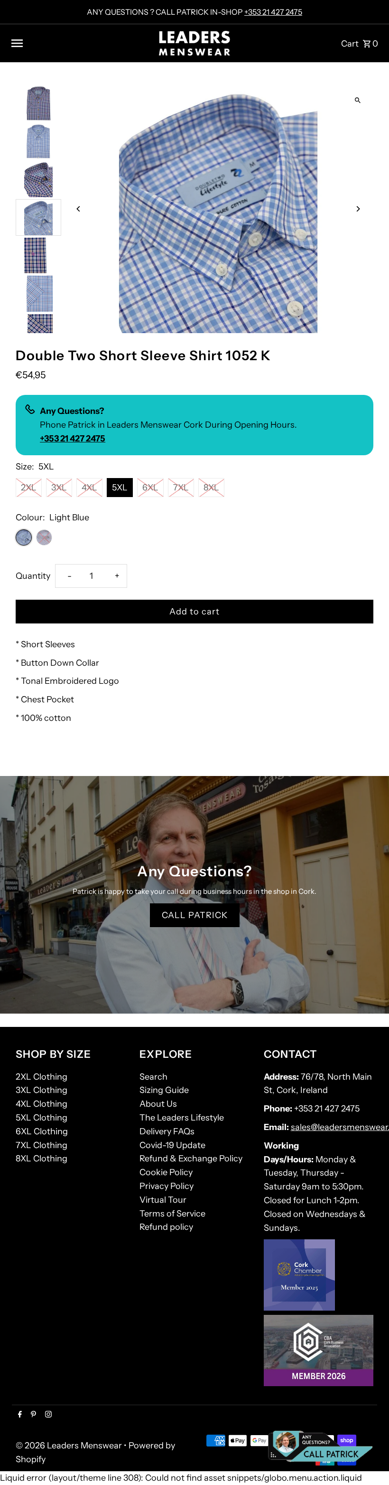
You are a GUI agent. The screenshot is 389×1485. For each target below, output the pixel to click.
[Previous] (78, 209)
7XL (181, 487)
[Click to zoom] (358, 100)
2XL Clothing (41, 1077)
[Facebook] (19, 1415)
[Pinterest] (32, 1415)
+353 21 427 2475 (273, 12)
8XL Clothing (41, 1158)
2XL (29, 487)
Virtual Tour (162, 1200)
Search (153, 1077)
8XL (211, 487)
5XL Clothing (41, 1117)
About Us (158, 1104)
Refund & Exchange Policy (190, 1158)
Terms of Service (172, 1213)
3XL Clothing (41, 1090)
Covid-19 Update (172, 1145)
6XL (150, 487)
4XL (89, 487)
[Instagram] (47, 1415)
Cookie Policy (166, 1172)
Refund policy (166, 1227)
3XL (59, 487)
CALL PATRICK (195, 915)
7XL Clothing (41, 1145)
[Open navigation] (81, 43)
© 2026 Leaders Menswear (70, 1445)
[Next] (358, 209)
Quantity (33, 576)
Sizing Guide (164, 1090)
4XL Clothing (41, 1104)
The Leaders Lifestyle (181, 1117)
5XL (120, 487)
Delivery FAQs (166, 1131)
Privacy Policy (166, 1186)
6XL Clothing (42, 1131)
